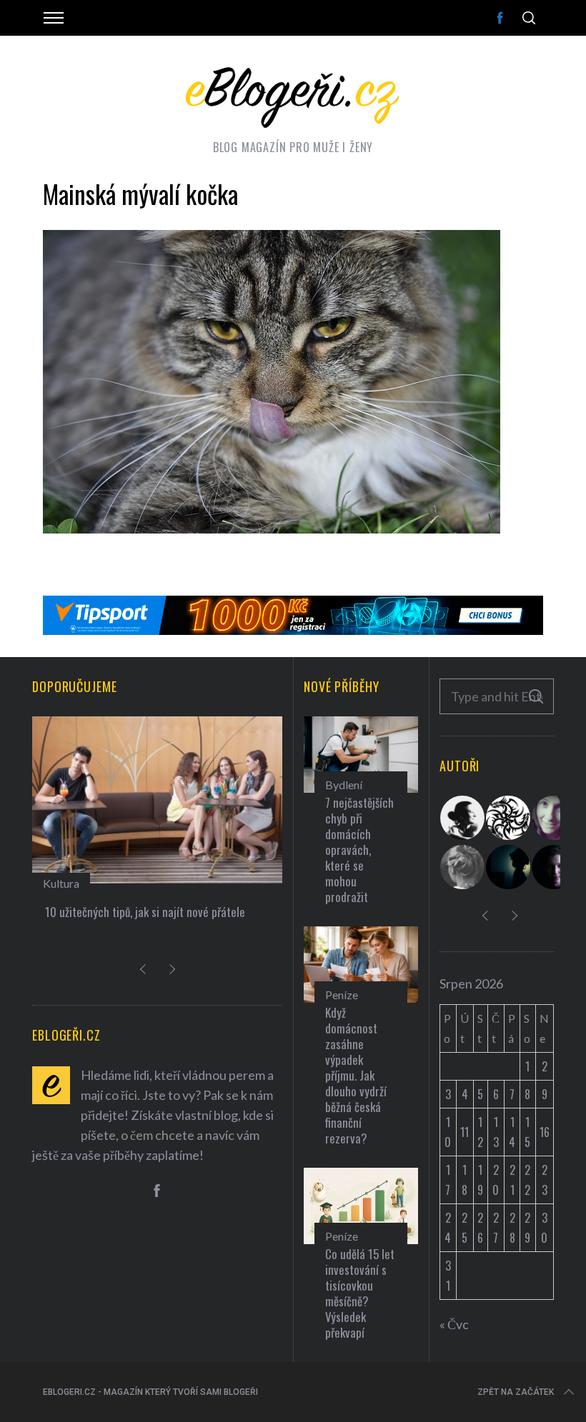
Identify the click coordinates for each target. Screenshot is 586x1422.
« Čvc (454, 1324)
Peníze (341, 994)
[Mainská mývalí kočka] (271, 528)
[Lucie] (554, 818)
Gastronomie (76, 883)
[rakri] (463, 818)
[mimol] (509, 867)
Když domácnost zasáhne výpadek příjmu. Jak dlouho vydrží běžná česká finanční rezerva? (356, 1075)
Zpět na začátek (515, 1392)
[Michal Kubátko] (554, 867)
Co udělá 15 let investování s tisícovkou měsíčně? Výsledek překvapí (359, 1293)
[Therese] (463, 867)
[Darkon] (509, 818)
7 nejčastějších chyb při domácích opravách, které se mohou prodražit (359, 849)
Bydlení (343, 784)
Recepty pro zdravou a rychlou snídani (136, 912)
